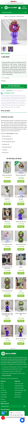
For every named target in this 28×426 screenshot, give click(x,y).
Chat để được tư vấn (9, 93)
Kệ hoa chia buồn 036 (21, 175)
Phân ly (20, 267)
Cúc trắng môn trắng (7, 244)
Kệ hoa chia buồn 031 (21, 221)
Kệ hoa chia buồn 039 (7, 291)
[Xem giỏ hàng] (19, 8)
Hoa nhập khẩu (3, 401)
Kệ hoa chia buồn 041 (7, 175)
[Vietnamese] (11, 1)
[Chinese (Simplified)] (14, 1)
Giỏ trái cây (3, 399)
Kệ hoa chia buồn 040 (21, 244)
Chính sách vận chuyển (19, 388)
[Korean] (16, 1)
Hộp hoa (2, 388)
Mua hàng (7, 181)
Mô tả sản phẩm (5, 110)
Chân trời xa (7, 221)
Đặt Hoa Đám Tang (20, 16)
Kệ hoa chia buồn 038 (21, 338)
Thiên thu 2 (7, 199)
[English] (13, 1)
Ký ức (21, 291)
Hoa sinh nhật (3, 390)
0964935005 (9, 90)
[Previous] (3, 32)
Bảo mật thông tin (18, 392)
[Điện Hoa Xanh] (10, 7)
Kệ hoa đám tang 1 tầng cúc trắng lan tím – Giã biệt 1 (7, 315)
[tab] (14, 111)
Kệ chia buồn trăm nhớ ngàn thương (7, 267)
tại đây (19, 378)
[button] (2, 8)
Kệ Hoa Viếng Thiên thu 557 (20, 314)
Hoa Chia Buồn (12, 16)
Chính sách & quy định (19, 383)
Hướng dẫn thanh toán (19, 385)
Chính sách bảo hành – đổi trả (20, 390)
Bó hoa (2, 383)
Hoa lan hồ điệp (4, 396)
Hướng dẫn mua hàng (7, 117)
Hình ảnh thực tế (18, 394)
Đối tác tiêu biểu (18, 396)
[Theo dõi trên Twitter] (6, 411)
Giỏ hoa (2, 385)
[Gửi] (25, 12)
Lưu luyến (21, 199)
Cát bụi (7, 338)
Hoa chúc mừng (4, 392)
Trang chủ (6, 16)
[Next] (25, 32)
